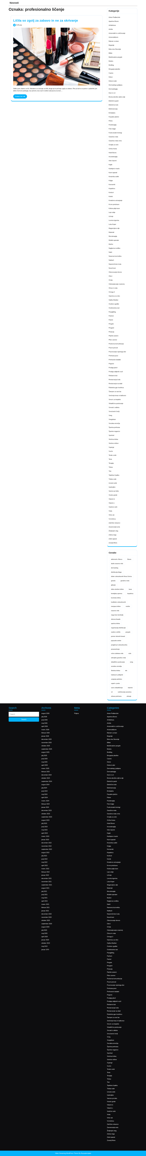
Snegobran (112, 419)
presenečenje (115, 649)
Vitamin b (112, 499)
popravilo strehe (116, 640)
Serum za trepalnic (115, 399)
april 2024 (44, 797)
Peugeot (111, 328)
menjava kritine (116, 606)
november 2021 (46, 881)
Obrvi (110, 276)
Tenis (110, 459)
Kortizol (111, 192)
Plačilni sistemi (113, 336)
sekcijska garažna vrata (118, 657)
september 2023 (46, 817)
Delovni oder (113, 81)
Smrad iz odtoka (114, 407)
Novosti (14, 2)
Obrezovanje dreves (115, 272)
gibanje (113, 585)
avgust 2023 (45, 820)
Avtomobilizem (113, 37)
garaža (113, 580)
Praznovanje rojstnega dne (117, 352)
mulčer (128, 606)
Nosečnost (112, 268)
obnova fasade (115, 619)
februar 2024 (45, 804)
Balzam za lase (114, 41)
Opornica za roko (114, 296)
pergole (128, 632)
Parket (111, 320)
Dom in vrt (112, 93)
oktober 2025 (45, 746)
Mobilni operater (114, 240)
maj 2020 (44, 933)
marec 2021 (45, 904)
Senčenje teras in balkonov (117, 395)
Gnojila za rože (113, 145)
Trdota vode (112, 479)
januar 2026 (45, 736)
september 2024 (46, 781)
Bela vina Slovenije (115, 49)
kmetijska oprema (116, 593)
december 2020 (46, 914)
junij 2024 (44, 791)
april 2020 (44, 936)
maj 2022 (44, 862)
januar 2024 (45, 807)
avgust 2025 (45, 752)
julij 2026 (44, 716)
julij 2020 (44, 930)
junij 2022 (44, 859)
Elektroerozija (113, 109)
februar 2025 (45, 771)
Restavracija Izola (114, 379)
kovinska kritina (116, 598)
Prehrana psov (113, 356)
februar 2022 (45, 872)
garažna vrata (125, 580)
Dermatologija (113, 89)
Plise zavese (113, 340)
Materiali (111, 232)
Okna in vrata (113, 288)
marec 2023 (45, 836)
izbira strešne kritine (117, 589)
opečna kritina (115, 623)
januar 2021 (45, 911)
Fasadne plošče (114, 117)
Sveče (111, 451)
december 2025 (46, 739)
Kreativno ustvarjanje (115, 200)
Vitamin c (112, 503)
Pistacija (111, 332)
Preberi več (21, 97)
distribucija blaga (116, 572)
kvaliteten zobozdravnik (118, 602)
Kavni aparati (113, 172)
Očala (111, 280)
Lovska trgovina (114, 220)
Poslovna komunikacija (116, 344)
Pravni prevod (113, 348)
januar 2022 (45, 875)
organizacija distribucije (118, 628)
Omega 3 (112, 292)
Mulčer (111, 244)
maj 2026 (44, 723)
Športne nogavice (114, 431)
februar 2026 (45, 733)
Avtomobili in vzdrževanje (117, 33)
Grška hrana (113, 148)
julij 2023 (44, 823)
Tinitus (111, 467)
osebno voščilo (115, 632)
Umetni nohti (113, 483)
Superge (111, 447)
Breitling (111, 65)
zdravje (129, 696)
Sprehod (111, 435)
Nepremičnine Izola (115, 264)
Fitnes (111, 121)
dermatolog (114, 568)
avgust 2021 (45, 888)
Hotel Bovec (113, 152)
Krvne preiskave (114, 204)
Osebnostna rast (114, 308)
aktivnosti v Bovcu (116, 559)
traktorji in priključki (117, 675)
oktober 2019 (45, 943)
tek (126, 670)
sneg (131, 662)
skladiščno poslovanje (118, 662)
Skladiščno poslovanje (116, 403)
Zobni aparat (113, 539)
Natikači (111, 260)
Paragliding (112, 312)
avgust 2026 (45, 713)
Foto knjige (112, 129)
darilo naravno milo (117, 563)
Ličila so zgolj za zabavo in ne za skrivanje (45, 20)
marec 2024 (45, 801)
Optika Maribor (113, 300)
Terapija (111, 463)
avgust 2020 (45, 927)
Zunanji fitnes (113, 543)
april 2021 (44, 901)
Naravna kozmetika (115, 256)
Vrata (110, 511)
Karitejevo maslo (114, 168)
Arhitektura (112, 25)
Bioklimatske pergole (115, 57)
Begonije (111, 45)
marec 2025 (45, 768)
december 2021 (46, 878)
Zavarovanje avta (114, 527)
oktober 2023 (45, 814)
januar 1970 (45, 949)
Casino (111, 73)
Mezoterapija (113, 236)
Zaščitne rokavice (114, 523)
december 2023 (46, 810)
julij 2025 (44, 755)
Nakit (110, 252)
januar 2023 (45, 839)
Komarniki (112, 184)
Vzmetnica (112, 519)
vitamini (130, 687)
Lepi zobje (112, 212)
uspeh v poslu (115, 683)
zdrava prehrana (116, 696)
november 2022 (46, 846)
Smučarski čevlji (114, 411)
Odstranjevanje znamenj (116, 284)
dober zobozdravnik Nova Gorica (121, 576)
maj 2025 (44, 762)
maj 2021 (44, 898)
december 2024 (46, 775)
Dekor (111, 77)
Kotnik (111, 196)
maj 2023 (44, 830)
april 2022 (44, 865)
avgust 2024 (45, 784)
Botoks (111, 61)
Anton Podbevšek (114, 17)
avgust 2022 (45, 852)
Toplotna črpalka (114, 475)
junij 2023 (44, 826)
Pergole (111, 324)
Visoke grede (113, 495)
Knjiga (111, 180)
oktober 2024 (45, 778)
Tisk (110, 471)
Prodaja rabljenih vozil (116, 371)
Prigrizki (111, 363)
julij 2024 (44, 788)
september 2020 (46, 924)
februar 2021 (45, 907)
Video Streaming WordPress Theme (66, 1153)
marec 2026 (45, 729)
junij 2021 (44, 894)
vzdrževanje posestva (124, 692)
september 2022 (46, 849)
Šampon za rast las (115, 391)
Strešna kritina (113, 439)
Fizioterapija (112, 125)
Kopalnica (112, 188)
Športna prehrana (114, 427)
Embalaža (112, 113)
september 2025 (46, 749)
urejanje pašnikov (116, 679)
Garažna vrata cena (115, 141)
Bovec (129, 559)
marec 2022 (45, 868)
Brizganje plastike (114, 69)
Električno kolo (113, 105)
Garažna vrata (113, 137)
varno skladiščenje (117, 687)
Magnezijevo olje (114, 228)
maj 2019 (44, 946)
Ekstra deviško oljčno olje (117, 97)
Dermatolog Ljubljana (115, 85)
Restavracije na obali (115, 383)
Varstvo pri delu (114, 491)
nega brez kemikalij (117, 615)
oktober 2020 (45, 920)
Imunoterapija (113, 156)
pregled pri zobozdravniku (119, 645)
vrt (112, 692)
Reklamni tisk (113, 375)
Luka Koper (112, 224)
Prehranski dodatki (115, 359)
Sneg (110, 415)
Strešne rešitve (113, 443)
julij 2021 (44, 891)
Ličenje (111, 216)
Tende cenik (112, 455)
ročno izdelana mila (117, 653)
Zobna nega (112, 535)
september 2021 (46, 885)
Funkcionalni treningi (115, 133)
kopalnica (130, 593)
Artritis (111, 29)
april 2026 (44, 726)
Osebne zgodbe (114, 304)
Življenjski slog (113, 531)
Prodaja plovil (113, 367)
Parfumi (111, 316)
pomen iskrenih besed (118, 636)
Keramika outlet (114, 176)
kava (130, 589)
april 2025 (44, 765)
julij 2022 (44, 856)
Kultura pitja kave (114, 208)
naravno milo (115, 610)
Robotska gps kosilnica (116, 387)
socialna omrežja (116, 666)
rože (129, 653)
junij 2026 (44, 720)
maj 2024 (44, 794)
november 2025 (46, 742)
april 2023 (44, 833)
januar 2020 (45, 940)
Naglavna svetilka (114, 248)
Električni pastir (114, 101)
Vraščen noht (113, 507)
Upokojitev (112, 487)
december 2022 (46, 843)
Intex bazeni (113, 160)
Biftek (110, 53)
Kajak (110, 164)
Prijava (76, 713)
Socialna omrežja (114, 423)
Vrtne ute (111, 515)
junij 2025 (44, 758)
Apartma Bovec (114, 21)
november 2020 (46, 917)
